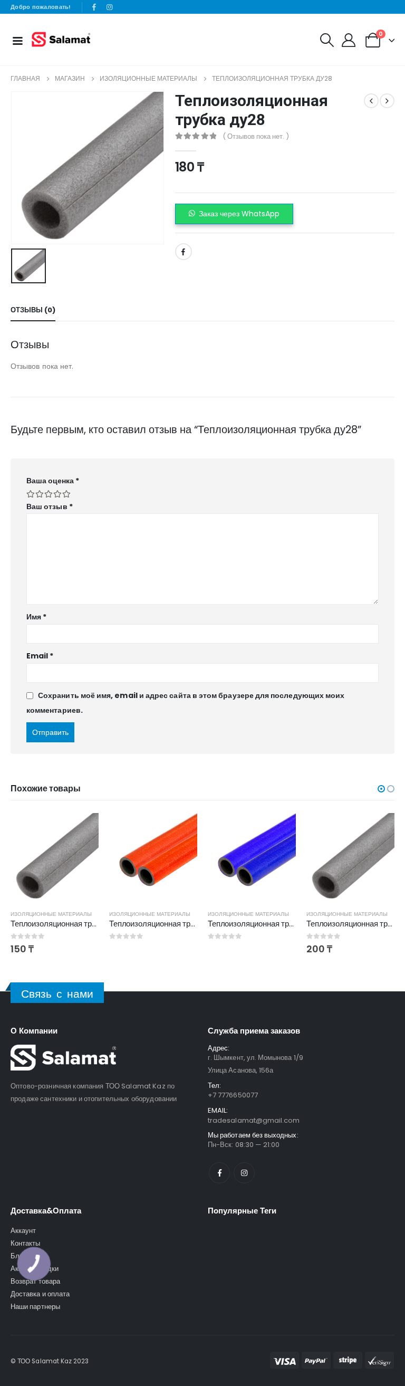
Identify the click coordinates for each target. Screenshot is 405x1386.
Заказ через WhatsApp (239, 213)
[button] (234, 214)
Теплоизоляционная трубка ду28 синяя (278, 923)
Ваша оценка (52, 480)
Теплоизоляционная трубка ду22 (69, 923)
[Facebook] (94, 7)
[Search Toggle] (327, 40)
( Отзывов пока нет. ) (256, 136)
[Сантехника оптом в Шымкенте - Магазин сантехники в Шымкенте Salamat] (61, 39)
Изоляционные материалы (51, 914)
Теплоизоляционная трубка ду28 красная (183, 923)
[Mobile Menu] (17, 40)
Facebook (183, 251)
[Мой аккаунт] (348, 40)
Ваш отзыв (49, 506)
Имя (36, 616)
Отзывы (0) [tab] (33, 310)
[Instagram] (109, 7)
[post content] (55, 857)
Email (40, 656)
